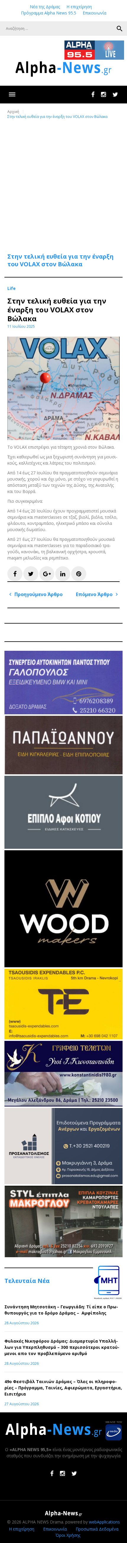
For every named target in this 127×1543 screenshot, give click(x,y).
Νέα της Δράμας (45, 6)
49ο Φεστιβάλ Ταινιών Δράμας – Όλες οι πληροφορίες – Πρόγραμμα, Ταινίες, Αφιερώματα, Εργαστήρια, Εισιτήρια (63, 1388)
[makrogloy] (63, 1255)
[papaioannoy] (63, 772)
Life (11, 288)
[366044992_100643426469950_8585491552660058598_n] (63, 965)
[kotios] (63, 847)
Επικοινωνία (94, 13)
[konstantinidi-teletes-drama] (63, 1105)
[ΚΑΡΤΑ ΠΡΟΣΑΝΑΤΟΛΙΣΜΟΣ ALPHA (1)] (63, 1182)
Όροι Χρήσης (68, 1535)
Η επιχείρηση (79, 6)
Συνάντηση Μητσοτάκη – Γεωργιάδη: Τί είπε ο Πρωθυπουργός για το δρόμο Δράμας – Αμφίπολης (61, 1310)
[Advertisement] (63, 182)
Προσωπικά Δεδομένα (97, 1529)
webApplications (104, 1522)
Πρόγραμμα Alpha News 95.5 (48, 13)
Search (119, 29)
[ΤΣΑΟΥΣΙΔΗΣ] (63, 1038)
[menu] (12, 94)
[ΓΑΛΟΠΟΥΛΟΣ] (63, 712)
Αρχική (13, 111)
